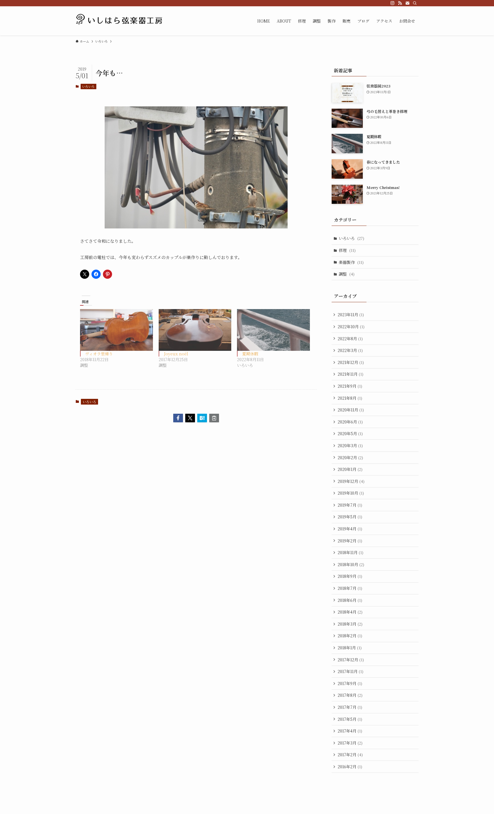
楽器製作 (351, 262)
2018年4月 (350, 612)
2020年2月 (350, 457)
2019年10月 (351, 493)
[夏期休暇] (273, 330)
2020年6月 (350, 422)
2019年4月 (350, 529)
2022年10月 (351, 326)
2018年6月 (350, 600)
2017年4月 (350, 731)
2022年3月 (350, 350)
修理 (347, 250)
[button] (178, 418)
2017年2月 (350, 754)
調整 (346, 274)
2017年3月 (350, 743)
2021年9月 (350, 386)
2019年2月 (350, 541)
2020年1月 (350, 469)
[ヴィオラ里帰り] (116, 330)
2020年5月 (350, 433)
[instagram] (392, 3)
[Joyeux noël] (195, 330)
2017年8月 (350, 695)
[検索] (415, 3)
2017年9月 (350, 683)
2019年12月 (351, 481)
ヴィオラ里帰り (99, 354)
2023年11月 (351, 314)
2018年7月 (350, 588)
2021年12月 (351, 362)
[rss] (400, 3)
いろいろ (88, 86)
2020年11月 (351, 410)
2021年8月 (350, 398)
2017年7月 (350, 707)
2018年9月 (350, 576)
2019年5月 (350, 517)
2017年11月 (350, 671)
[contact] (407, 3)
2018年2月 (350, 635)
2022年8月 (350, 338)
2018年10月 (351, 564)
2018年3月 (350, 624)
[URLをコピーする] (214, 418)
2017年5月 (350, 719)
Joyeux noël (176, 354)
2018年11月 (350, 552)
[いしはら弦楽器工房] (119, 21)
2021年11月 (350, 374)
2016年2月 (350, 766)
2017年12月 (351, 659)
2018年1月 (350, 647)
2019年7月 (350, 505)
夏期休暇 (250, 354)
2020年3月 (350, 445)
